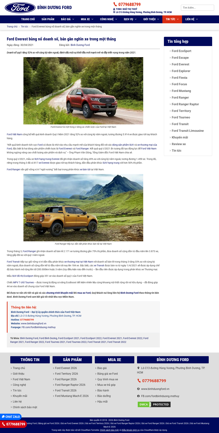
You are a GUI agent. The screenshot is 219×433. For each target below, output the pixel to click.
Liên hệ (189, 19)
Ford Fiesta (179, 77)
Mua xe (85, 19)
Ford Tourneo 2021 (55, 342)
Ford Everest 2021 (112, 338)
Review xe (179, 144)
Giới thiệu (149, 19)
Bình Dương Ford (80, 45)
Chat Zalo (12, 416)
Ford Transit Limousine (188, 130)
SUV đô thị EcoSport (22, 276)
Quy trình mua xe (107, 379)
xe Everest (44, 162)
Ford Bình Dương (48, 338)
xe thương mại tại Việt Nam (78, 261)
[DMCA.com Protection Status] (154, 404)
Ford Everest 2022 (132, 338)
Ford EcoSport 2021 (68, 338)
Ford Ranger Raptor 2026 (70, 384)
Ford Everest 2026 (66, 368)
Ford (40, 144)
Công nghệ (107, 19)
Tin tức (170, 19)
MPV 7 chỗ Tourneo (23, 282)
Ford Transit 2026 (65, 390)
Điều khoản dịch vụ (131, 430)
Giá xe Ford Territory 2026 (97, 423)
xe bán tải (85, 169)
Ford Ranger (82, 148)
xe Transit (99, 265)
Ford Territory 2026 (66, 373)
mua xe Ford (84, 292)
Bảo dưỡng (104, 396)
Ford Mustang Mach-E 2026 (72, 396)
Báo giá (66, 19)
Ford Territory (181, 111)
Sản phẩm (48, 19)
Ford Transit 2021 (97, 342)
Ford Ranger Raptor (185, 104)
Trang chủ (28, 19)
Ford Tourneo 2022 (76, 342)
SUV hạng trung (111, 162)
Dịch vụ (128, 19)
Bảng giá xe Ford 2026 (48, 423)
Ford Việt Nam (14, 134)
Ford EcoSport (181, 51)
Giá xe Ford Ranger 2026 (152, 423)
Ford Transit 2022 (116, 342)
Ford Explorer (181, 71)
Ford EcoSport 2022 (91, 338)
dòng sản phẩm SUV (123, 144)
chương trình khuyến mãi (59, 292)
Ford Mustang (181, 91)
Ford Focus (179, 84)
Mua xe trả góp (106, 384)
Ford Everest (65, 148)
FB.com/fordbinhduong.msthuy (39, 327)
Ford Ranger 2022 (34, 342)
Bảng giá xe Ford (107, 373)
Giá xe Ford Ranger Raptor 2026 (125, 423)
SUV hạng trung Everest (47, 159)
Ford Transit (13, 261)
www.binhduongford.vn (33, 323)
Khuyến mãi (180, 137)
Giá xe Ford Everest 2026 (72, 423)
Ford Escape (180, 57)
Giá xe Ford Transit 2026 (177, 423)
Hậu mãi (102, 401)
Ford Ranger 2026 (66, 379)
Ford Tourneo (181, 117)
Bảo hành (103, 390)
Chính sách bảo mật (25, 407)
